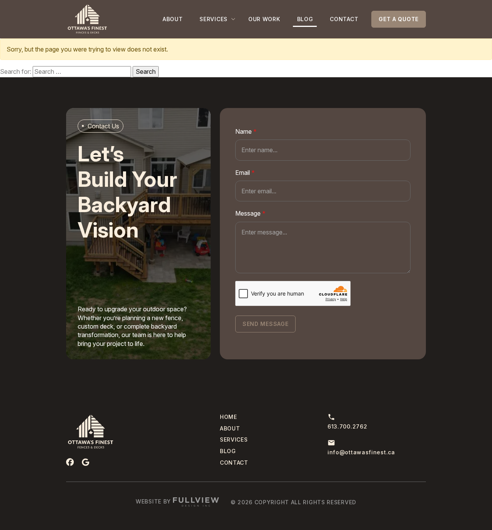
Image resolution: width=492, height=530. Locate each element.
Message (250, 213)
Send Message (265, 324)
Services (213, 19)
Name (246, 131)
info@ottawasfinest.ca (361, 452)
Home (228, 417)
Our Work (264, 19)
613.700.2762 (347, 426)
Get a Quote (399, 19)
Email (245, 172)
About (173, 19)
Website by (154, 501)
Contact (344, 19)
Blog (305, 19)
